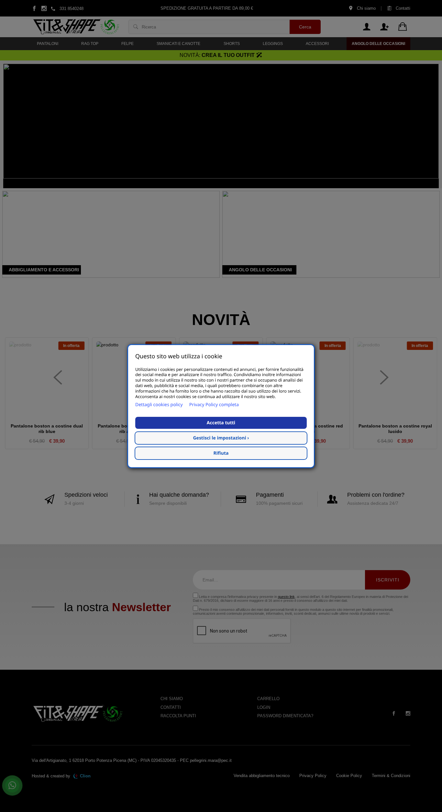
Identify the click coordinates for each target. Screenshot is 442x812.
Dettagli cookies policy (159, 404)
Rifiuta (221, 453)
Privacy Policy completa (214, 404)
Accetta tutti (221, 422)
